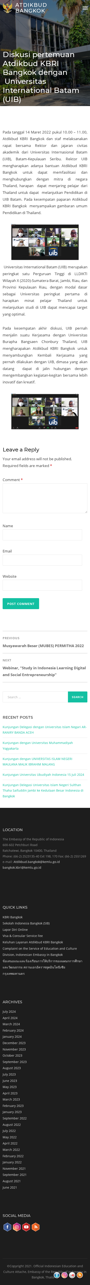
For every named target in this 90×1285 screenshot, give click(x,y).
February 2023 (13, 1106)
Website (10, 576)
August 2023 (12, 1068)
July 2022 (9, 1131)
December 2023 (14, 1043)
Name (8, 525)
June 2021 (10, 1187)
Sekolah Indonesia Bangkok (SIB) (26, 923)
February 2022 (13, 1156)
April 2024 (10, 1018)
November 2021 (14, 1168)
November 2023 (14, 1049)
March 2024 (11, 1024)
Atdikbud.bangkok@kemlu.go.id (37, 862)
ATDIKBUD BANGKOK (31, 8)
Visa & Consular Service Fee (23, 936)
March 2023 (11, 1099)
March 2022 (11, 1150)
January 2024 (12, 1036)
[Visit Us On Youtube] (26, 1230)
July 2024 (9, 1011)
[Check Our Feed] (35, 1230)
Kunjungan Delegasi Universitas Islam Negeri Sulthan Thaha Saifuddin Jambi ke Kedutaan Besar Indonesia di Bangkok (43, 790)
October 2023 (12, 1055)
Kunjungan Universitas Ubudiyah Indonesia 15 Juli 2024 (43, 774)
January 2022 (12, 1162)
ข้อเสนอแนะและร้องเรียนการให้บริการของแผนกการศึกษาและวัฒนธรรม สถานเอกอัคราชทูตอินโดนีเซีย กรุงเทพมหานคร (42, 967)
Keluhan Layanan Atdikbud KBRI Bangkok (33, 942)
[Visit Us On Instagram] (16, 1230)
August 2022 (12, 1125)
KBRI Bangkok (12, 917)
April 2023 (10, 1093)
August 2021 (12, 1181)
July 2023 (9, 1074)
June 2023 (10, 1081)
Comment (13, 479)
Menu (85, 8)
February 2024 (13, 1030)
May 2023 (10, 1087)
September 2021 (15, 1175)
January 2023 (12, 1112)
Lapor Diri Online (15, 930)
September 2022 (15, 1118)
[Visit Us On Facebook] (7, 1230)
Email (7, 551)
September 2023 (15, 1062)
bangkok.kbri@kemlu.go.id (22, 867)
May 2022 (10, 1137)
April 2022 (10, 1143)
